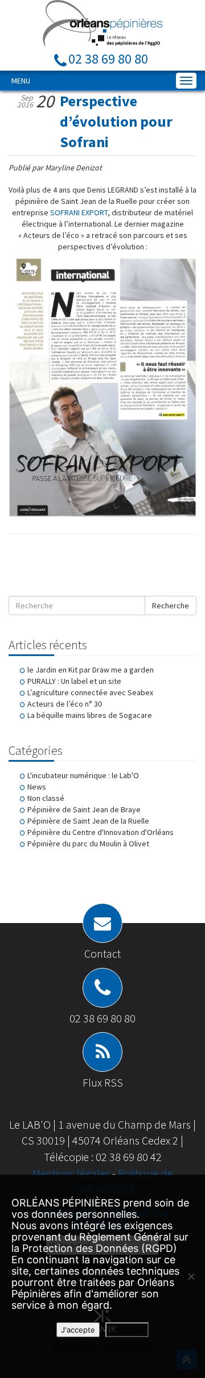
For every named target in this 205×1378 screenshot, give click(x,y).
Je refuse (127, 1329)
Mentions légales (72, 1173)
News (36, 787)
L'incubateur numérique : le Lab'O (83, 775)
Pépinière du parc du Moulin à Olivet (88, 843)
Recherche (170, 605)
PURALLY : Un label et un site (74, 681)
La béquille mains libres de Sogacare (89, 715)
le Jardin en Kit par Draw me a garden (90, 670)
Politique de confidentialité (103, 1346)
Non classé (45, 798)
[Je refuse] (190, 1276)
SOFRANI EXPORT (79, 212)
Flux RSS (103, 1082)
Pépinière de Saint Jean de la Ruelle (88, 821)
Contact (102, 953)
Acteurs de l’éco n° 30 (64, 704)
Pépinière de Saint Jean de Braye (84, 809)
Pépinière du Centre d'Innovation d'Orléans (100, 832)
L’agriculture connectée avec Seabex (90, 692)
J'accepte (78, 1329)
